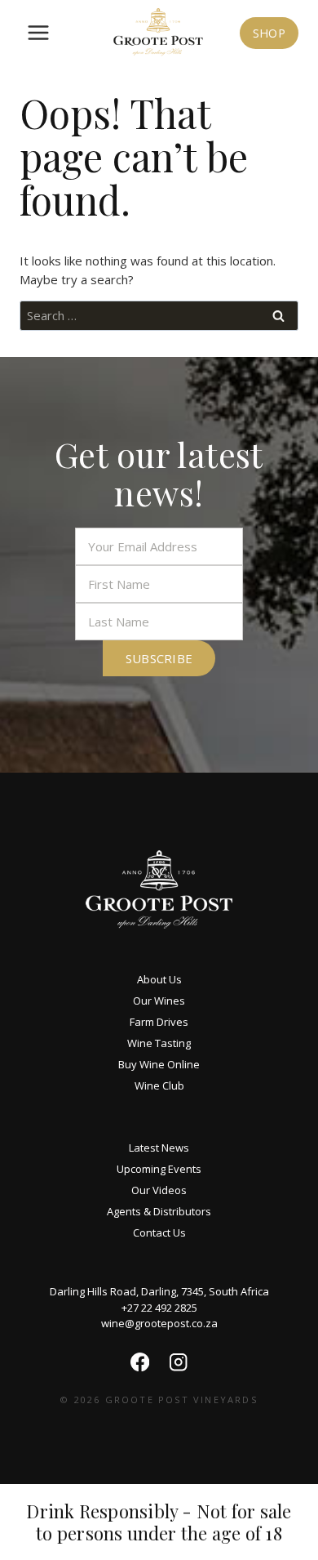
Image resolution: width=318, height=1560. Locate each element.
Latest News (159, 1147)
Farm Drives (159, 1021)
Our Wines (159, 1000)
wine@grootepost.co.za (159, 1323)
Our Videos (159, 1190)
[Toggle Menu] (38, 32)
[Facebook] (140, 1362)
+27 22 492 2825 (159, 1307)
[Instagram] (178, 1362)
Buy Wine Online (159, 1064)
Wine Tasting (159, 1043)
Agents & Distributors (159, 1211)
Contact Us (159, 1232)
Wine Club (159, 1085)
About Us (159, 979)
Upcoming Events (159, 1168)
